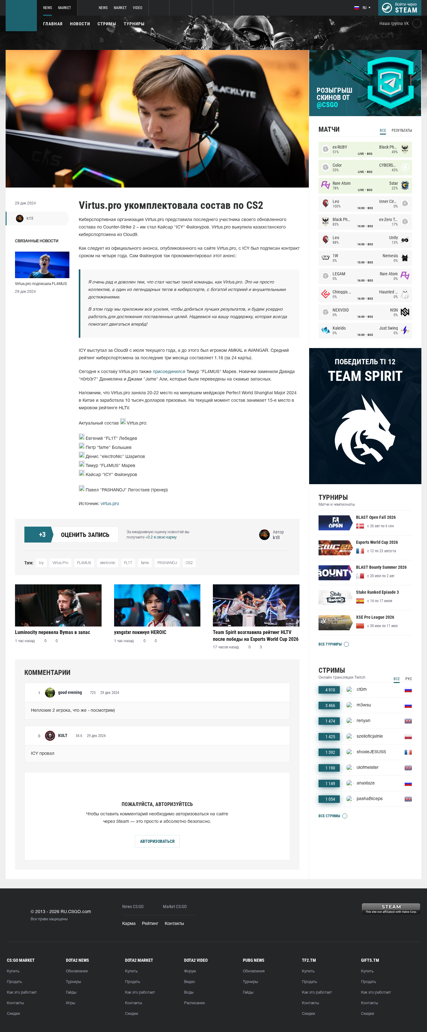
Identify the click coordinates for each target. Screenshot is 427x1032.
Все (383, 130)
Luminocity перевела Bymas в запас (52, 632)
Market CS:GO (175, 907)
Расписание (194, 1003)
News (47, 8)
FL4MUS (84, 563)
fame (145, 563)
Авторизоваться (157, 841)
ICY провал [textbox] (42, 754)
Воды (188, 992)
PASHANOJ (167, 563)
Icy (41, 563)
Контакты (174, 924)
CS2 (189, 563)
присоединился (169, 372)
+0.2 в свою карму (161, 537)
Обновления (77, 971)
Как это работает (22, 992)
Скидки (13, 1013)
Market (64, 8)
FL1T (128, 563)
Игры (70, 1003)
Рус (408, 679)
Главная (53, 23)
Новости (80, 23)
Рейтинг (150, 924)
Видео (189, 982)
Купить (13, 971)
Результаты (402, 130)
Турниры (134, 23)
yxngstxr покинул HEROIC (140, 632)
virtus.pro (110, 504)
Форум (190, 971)
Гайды (71, 992)
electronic (107, 563)
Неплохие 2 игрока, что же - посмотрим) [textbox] (73, 711)
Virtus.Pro (60, 563)
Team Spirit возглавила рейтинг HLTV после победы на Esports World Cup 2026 (256, 635)
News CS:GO (132, 907)
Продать (14, 982)
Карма (129, 924)
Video (137, 8)
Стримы (107, 23)
